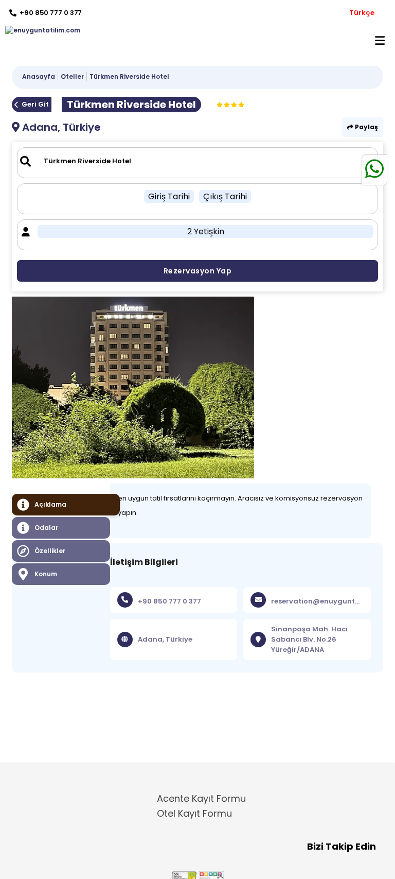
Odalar (46, 527)
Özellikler (49, 550)
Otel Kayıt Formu (194, 813)
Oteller (72, 76)
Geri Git (35, 104)
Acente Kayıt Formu (201, 798)
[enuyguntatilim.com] (40, 30)
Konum (45, 574)
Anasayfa (38, 76)
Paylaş (365, 127)
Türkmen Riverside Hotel (129, 76)
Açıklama (50, 504)
